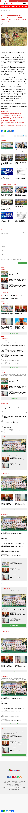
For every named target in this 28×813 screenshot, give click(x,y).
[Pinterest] (13, 777)
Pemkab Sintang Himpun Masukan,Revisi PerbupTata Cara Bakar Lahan (13, 421)
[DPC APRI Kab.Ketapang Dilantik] (21, 157)
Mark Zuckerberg (21, 295)
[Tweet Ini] (18, 136)
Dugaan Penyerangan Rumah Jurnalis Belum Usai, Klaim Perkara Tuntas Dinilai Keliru (13, 126)
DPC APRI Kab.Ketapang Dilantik (8, 120)
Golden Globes (14, 298)
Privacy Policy (22, 781)
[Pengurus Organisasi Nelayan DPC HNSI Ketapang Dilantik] (7, 171)
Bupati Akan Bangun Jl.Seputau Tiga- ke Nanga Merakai (15, 417)
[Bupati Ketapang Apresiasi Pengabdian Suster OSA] (7, 145)
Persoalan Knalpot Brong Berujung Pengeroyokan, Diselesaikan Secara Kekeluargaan (12, 118)
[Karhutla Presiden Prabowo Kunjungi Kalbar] (21, 145)
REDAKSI (6, 782)
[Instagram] (15, 777)
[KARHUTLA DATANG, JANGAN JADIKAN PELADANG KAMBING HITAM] (21, 321)
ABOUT (9, 781)
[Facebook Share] (15, 136)
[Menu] (2, 3)
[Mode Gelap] (24, 4)
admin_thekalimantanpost (8, 24)
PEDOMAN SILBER (17, 784)
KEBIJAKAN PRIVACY (19, 782)
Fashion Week (5, 298)
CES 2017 (13, 295)
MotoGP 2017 (5, 295)
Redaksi (11, 782)
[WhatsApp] (18, 777)
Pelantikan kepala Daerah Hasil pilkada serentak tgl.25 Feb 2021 (15, 431)
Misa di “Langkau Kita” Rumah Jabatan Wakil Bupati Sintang (14, 426)
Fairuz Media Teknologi (14, 789)
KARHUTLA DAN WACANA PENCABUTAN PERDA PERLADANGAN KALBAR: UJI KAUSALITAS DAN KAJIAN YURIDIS (17, 286)
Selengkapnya (13, 333)
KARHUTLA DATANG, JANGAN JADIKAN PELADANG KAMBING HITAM (19, 327)
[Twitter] (10, 777)
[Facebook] (8, 777)
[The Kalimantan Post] (8, 3)
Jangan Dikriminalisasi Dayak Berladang (10, 360)
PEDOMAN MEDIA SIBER (14, 785)
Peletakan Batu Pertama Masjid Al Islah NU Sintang (15, 412)
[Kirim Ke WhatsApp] (26, 136)
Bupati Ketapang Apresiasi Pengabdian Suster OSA (12, 113)
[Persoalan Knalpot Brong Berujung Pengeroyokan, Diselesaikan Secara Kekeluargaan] (7, 157)
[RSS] (20, 777)
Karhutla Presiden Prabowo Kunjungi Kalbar (11, 115)
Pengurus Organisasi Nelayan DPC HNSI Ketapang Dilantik (12, 123)
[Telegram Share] (23, 136)
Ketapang (3, 13)
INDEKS (4, 781)
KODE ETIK (14, 781)
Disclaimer (9, 784)
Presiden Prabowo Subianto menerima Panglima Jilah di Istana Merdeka (17, 280)
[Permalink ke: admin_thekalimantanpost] (2, 24)
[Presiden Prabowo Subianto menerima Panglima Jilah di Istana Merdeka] (4, 280)
